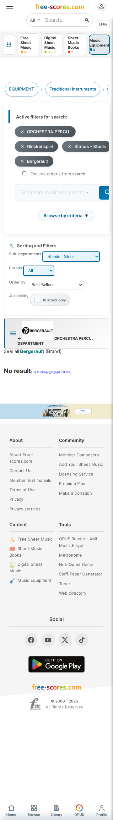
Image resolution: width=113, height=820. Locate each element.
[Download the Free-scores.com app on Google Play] (56, 664)
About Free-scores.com (21, 458)
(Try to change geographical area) (51, 372)
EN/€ (103, 24)
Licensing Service (76, 473)
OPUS (79, 814)
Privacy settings (24, 508)
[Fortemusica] (35, 704)
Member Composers (79, 454)
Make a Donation (75, 493)
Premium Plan (72, 483)
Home (11, 814)
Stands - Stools (90, 146)
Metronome (70, 555)
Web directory (72, 593)
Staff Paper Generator (80, 573)
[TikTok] (82, 640)
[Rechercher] (87, 20)
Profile (101, 814)
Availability (19, 296)
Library (56, 814)
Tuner (64, 583)
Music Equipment (34, 580)
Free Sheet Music (35, 539)
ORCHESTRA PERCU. (48, 131)
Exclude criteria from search (57, 173)
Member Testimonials (30, 480)
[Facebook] (31, 640)
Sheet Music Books (25, 552)
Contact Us (20, 470)
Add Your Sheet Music (81, 464)
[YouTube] (48, 640)
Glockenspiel (40, 146)
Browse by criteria (63, 215)
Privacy (16, 499)
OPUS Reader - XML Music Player (78, 542)
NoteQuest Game (76, 564)
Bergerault (37, 161)
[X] (65, 640)
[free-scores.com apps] (9, 45)
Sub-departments (25, 253)
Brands (15, 268)
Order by (17, 282)
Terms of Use (22, 489)
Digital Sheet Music (25, 567)
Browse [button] (34, 814)
